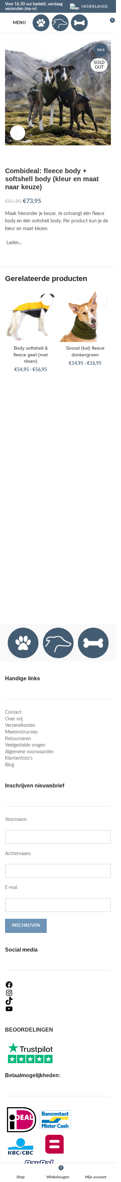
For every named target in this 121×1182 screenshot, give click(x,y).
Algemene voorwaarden (29, 752)
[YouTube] (58, 1009)
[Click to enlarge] (17, 132)
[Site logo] (60, 22)
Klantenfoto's (19, 758)
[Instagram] (58, 993)
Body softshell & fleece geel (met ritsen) (30, 354)
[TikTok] (58, 1001)
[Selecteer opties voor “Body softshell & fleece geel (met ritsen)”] (47, 300)
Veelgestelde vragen (25, 745)
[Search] (97, 22)
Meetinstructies (21, 732)
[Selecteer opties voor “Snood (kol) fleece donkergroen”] (102, 300)
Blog (9, 765)
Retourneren (18, 739)
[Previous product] (9, 156)
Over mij (14, 719)
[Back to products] (17, 156)
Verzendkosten (20, 725)
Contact (13, 712)
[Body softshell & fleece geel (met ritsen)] (30, 316)
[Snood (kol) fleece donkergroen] (85, 316)
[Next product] (25, 156)
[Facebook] (58, 985)
